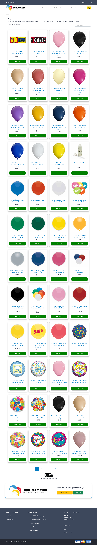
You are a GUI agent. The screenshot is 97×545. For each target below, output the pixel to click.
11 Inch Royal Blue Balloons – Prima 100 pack (17, 164)
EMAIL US (78, 492)
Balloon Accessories (47, 8)
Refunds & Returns (34, 527)
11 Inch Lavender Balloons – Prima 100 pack (17, 127)
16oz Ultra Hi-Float (80, 163)
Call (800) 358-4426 (65, 492)
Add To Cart (17, 61)
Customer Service (34, 523)
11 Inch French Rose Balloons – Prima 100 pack (38, 90)
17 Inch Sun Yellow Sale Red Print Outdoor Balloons (38, 345)
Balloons (38, 8)
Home (7, 14)
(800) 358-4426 (11, 2)
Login (9, 516)
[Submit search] (89, 8)
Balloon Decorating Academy (37, 519)
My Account (67, 8)
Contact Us (73, 8)
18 (55, 468)
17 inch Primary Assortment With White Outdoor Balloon (38, 308)
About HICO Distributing (36, 516)
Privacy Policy (33, 530)
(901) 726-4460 (68, 532)
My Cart (10, 519)
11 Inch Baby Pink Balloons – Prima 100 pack (59, 53)
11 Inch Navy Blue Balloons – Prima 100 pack (59, 127)
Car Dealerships (58, 8)
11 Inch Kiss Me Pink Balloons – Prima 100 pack (79, 90)
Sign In (85, 2)
